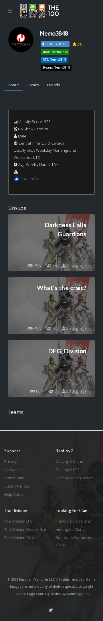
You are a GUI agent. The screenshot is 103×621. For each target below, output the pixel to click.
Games (33, 84)
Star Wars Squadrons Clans (74, 541)
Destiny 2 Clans (69, 461)
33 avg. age (76, 391)
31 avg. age (76, 265)
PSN (37, 265)
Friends (53, 84)
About (13, 84)
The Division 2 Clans (73, 521)
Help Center (14, 494)
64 (54, 328)
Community (14, 477)
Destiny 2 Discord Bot (74, 477)
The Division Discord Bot (25, 529)
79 (54, 265)
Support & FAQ (17, 486)
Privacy (10, 461)
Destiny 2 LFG (67, 469)
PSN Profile (29, 178)
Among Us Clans (70, 529)
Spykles (83, 593)
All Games (13, 469)
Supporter (56, 44)
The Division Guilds (20, 537)
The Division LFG (18, 521)
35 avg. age (76, 328)
